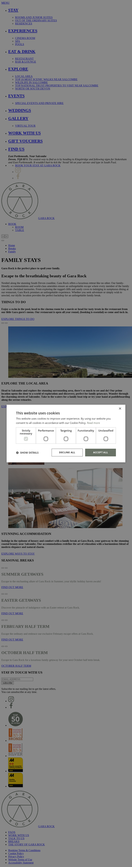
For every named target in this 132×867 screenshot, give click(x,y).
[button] (27, 452)
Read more (93, 423)
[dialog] (66, 434)
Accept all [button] (100, 452)
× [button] (120, 408)
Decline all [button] (67, 452)
